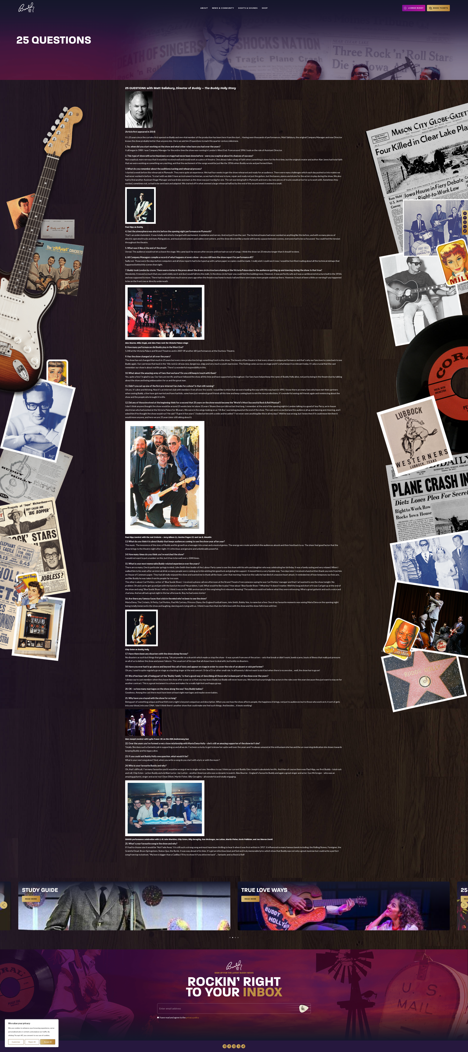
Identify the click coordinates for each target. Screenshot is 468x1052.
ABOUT (204, 8)
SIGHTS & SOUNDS (248, 8)
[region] (31, 1033)
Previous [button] (3, 905)
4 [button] (238, 937)
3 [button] (235, 937)
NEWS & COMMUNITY (223, 8)
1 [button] (229, 937)
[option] (124, 906)
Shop (265, 8)
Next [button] (464, 905)
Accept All (48, 1042)
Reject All (32, 1042)
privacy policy (192, 1017)
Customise (16, 1042)
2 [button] (232, 937)
